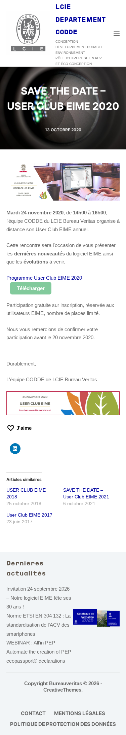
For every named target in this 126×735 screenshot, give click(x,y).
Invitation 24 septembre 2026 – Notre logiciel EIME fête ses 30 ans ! (38, 598)
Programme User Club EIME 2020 (44, 278)
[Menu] (117, 33)
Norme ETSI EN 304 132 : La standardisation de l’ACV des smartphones (38, 625)
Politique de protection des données (63, 724)
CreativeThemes (62, 690)
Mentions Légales (79, 713)
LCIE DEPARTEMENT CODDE (80, 20)
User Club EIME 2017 (29, 515)
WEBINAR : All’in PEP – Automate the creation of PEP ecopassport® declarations (38, 652)
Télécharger (31, 288)
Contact (33, 713)
